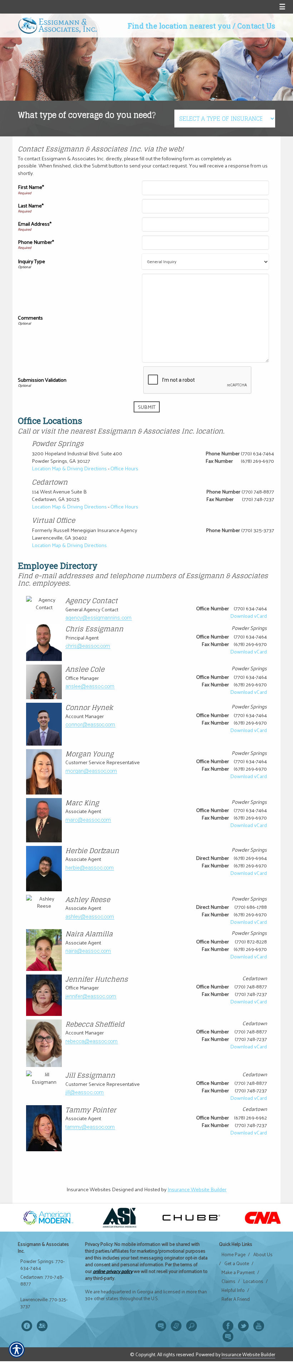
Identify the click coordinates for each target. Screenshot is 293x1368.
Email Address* (34, 223)
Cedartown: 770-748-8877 (42, 1280)
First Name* (31, 186)
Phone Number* (36, 241)
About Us (263, 1254)
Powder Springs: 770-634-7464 (42, 1265)
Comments (30, 317)
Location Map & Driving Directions (69, 468)
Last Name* (31, 205)
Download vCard (248, 615)
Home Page (233, 1254)
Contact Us (256, 25)
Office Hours (124, 468)
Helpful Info (233, 1290)
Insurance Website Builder (197, 1189)
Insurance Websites (88, 1189)
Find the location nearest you (179, 25)
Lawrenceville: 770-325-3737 (44, 1303)
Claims (228, 1281)
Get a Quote (236, 1263)
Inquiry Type (31, 261)
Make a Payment (238, 1272)
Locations (253, 1281)
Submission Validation (42, 379)
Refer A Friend (236, 1299)
